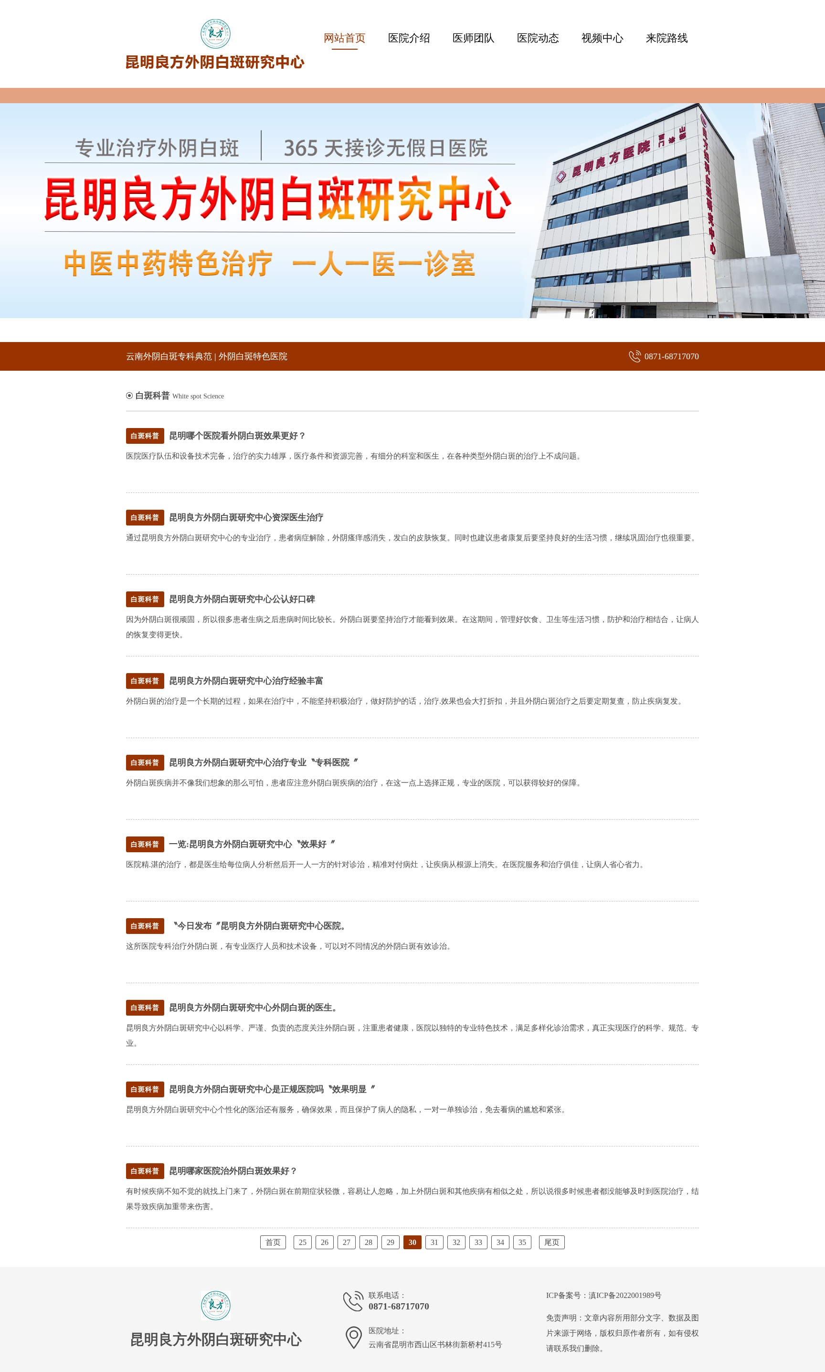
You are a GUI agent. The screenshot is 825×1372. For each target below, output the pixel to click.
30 (412, 1242)
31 (434, 1242)
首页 (273, 1242)
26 (324, 1242)
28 (368, 1242)
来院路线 (667, 38)
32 (456, 1242)
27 (346, 1242)
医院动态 (538, 38)
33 (478, 1242)
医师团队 (474, 38)
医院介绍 (409, 38)
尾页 (552, 1242)
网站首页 (345, 38)
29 (390, 1242)
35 (522, 1242)
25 (303, 1242)
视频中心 (603, 38)
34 (500, 1242)
